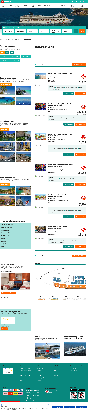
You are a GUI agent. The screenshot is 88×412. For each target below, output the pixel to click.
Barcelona (57, 78)
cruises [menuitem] (25, 6)
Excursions (22, 378)
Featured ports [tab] (4, 129)
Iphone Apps (56, 373)
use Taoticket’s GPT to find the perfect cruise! (57, 391)
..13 (39, 64)
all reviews (4, 328)
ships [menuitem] (39, 6)
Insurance (39, 375)
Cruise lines (7, 39)
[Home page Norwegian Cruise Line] (52, 80)
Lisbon (56, 109)
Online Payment (73, 370)
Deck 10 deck (4, 293)
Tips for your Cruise (24, 373)
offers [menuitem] (10, 6)
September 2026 (15, 56)
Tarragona (57, 232)
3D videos (22, 380)
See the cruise (69, 94)
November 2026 (5, 60)
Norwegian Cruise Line (17, 39)
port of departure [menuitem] (71, 6)
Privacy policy (48, 404)
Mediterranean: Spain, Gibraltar (57, 195)
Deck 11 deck (12, 293)
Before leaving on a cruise (25, 370)
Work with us (39, 380)
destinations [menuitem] (47, 6)
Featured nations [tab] (4, 184)
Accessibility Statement (41, 378)
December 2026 (15, 60)
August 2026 (5, 56)
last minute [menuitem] (3, 6)
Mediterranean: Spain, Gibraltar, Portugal (60, 73)
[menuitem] (72, 1)
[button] (28, 287)
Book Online (81, 94)
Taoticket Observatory (74, 373)
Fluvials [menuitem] (55, 6)
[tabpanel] (15, 59)
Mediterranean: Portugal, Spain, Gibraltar (60, 104)
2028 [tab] (12, 52)
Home (1, 39)
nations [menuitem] (63, 6)
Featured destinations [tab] (6, 84)
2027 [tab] (7, 52)
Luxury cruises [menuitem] (17, 6)
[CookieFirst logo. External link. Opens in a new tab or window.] (1, 405)
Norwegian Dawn (52, 75)
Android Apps (56, 375)
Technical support (40, 368)
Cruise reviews (73, 368)
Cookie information (41, 373)
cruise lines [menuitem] (32, 6)
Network (55, 370)
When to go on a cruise (25, 375)
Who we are (55, 368)
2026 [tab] (2, 52)
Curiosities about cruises (25, 368)
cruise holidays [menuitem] (82, 6)
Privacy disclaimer (40, 370)
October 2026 (26, 56)
